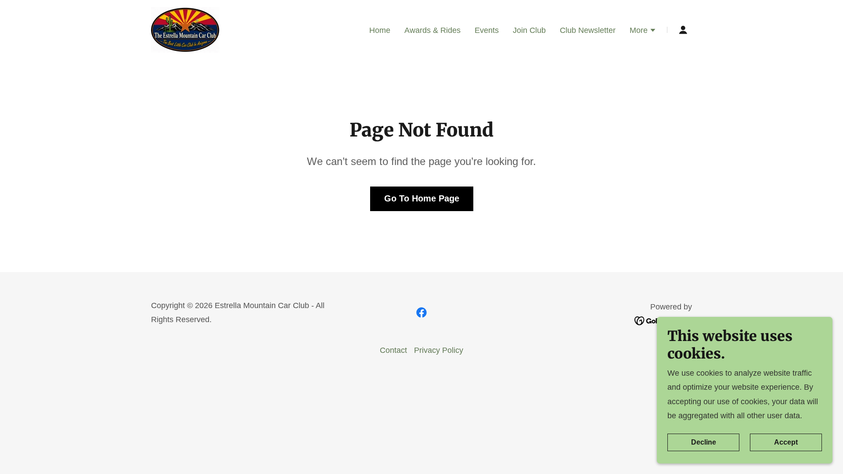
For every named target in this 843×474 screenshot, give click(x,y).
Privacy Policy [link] (438, 350)
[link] (185, 29)
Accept (786, 442)
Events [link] (487, 30)
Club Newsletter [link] (588, 30)
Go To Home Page (421, 198)
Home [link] (379, 30)
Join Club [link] (529, 30)
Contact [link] (393, 350)
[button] (643, 31)
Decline (703, 442)
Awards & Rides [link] (432, 30)
